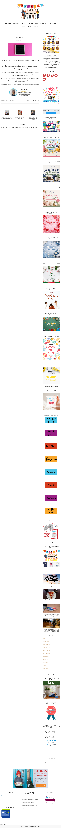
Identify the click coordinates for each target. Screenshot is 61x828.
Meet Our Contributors (47, 642)
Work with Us (45, 639)
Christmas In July (46, 661)
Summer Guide (45, 662)
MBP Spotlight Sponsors (47, 649)
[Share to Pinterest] (36, 101)
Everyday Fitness (46, 656)
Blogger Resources (46, 647)
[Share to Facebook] (31, 101)
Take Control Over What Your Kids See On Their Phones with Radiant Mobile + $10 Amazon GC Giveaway (51, 615)
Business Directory (46, 650)
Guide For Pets (45, 659)
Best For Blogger (37, 826)
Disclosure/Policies (46, 644)
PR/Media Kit (45, 645)
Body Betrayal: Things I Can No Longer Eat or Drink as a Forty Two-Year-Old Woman (51, 600)
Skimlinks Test (2, 824)
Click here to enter (51, 113)
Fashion (44, 665)
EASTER (44, 670)
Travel (44, 667)
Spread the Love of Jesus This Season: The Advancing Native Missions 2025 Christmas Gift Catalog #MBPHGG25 (51, 630)
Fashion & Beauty (46, 658)
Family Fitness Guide (46, 668)
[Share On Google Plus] (38, 101)
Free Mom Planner (46, 653)
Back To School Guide (47, 655)
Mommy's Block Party (27, 826)
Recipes (44, 652)
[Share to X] (33, 101)
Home (44, 638)
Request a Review (46, 641)
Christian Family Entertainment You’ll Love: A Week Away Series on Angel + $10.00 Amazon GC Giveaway (51, 586)
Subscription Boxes (46, 664)
